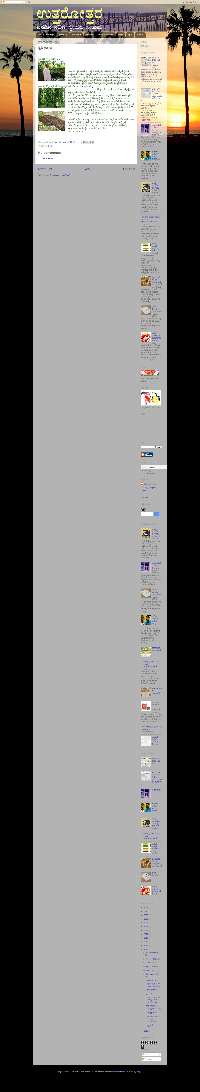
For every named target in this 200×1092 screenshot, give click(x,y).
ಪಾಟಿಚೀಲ (90, 35)
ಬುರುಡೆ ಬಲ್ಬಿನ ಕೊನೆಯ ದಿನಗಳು (155, 740)
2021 (146, 923)
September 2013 (153, 953)
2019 (146, 926)
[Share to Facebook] (90, 142)
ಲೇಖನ (120, 35)
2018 (146, 930)
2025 (146, 907)
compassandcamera (116, 1072)
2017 (146, 934)
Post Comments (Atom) (60, 175)
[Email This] (82, 142)
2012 (146, 1031)
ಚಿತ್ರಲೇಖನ (63, 35)
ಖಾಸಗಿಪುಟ (50, 35)
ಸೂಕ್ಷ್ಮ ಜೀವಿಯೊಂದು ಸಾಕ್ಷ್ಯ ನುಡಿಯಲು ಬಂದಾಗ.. (156, 188)
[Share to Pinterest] (93, 142)
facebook (145, 497)
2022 (146, 919)
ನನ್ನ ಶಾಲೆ (149, 1025)
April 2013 (150, 966)
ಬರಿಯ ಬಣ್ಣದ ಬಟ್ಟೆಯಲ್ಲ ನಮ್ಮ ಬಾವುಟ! (155, 248)
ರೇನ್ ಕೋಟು (155, 307)
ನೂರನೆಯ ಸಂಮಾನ (156, 703)
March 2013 (151, 970)
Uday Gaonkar (150, 484)
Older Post (128, 169)
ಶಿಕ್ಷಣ (130, 35)
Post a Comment (49, 158)
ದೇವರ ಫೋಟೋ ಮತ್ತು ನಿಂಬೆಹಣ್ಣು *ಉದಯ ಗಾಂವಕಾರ (153, 1009)
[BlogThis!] (85, 142)
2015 (146, 942)
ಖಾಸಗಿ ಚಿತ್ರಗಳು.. (152, 990)
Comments (149, 1059)
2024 (146, 911)
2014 (146, 945)
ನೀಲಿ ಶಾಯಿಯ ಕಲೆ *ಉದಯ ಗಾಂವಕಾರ (153, 1019)
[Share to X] (88, 142)
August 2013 (152, 959)
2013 (146, 949)
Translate (150, 473)
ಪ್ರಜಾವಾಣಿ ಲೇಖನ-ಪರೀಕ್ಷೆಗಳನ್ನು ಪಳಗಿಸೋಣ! (157, 281)
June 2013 (151, 963)
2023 (146, 915)
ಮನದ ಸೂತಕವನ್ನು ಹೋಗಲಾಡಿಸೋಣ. (156, 336)
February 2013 (152, 974)
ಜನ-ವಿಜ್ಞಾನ (76, 35)
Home (87, 169)
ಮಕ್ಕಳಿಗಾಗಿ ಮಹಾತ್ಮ (105, 35)
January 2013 (152, 980)
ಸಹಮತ (140, 35)
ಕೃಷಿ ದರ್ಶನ (150, 993)
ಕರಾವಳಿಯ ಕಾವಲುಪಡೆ (156, 649)
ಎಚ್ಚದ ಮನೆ (156, 125)
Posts (146, 1054)
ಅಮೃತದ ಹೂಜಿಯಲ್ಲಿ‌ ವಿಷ (156, 59)
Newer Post (45, 169)
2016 (146, 938)
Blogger (140, 1072)
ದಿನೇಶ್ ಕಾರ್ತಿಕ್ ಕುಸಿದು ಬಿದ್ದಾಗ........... (156, 156)
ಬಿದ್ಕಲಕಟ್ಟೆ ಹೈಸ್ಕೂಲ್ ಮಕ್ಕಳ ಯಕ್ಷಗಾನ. (153, 984)
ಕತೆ (40, 35)
